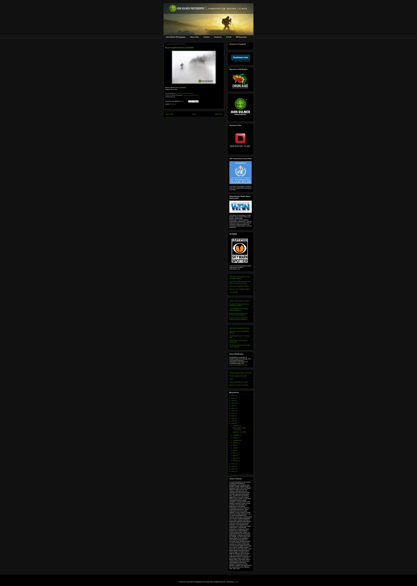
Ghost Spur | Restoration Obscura (239, 328)
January (235, 460)
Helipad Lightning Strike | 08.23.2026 (240, 373)
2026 (233, 395)
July (234, 445)
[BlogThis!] (191, 101)
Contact (206, 37)
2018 (233, 416)
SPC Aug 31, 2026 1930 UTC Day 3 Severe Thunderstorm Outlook (239, 282)
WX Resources (241, 37)
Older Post (218, 114)
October (235, 438)
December (236, 426)
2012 (233, 469)
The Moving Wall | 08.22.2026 (238, 376)
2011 (233, 471)
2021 (233, 408)
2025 (233, 398)
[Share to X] (193, 101)
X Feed (228, 37)
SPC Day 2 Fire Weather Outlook (239, 286)
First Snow (173, 104)
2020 (233, 411)
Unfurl (231, 379)
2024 (233, 400)
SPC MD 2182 (233, 292)
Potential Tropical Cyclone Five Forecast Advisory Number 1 (238, 314)
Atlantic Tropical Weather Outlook (239, 301)
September (236, 440)
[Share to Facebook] (195, 101)
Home (194, 114)
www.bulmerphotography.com (190, 95)
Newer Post (169, 114)
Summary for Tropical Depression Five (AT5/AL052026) (239, 304)
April (234, 453)
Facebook (218, 37)
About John (194, 37)
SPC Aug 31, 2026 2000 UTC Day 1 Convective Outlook (239, 277)
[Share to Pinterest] (197, 101)
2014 (233, 464)
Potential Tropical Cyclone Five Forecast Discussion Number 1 (238, 318)
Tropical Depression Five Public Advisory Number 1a (238, 309)
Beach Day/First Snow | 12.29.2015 (239, 428)
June (234, 448)
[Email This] (189, 101)
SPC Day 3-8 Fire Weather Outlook (239, 289)
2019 (233, 413)
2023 (233, 403)
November (236, 435)
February (235, 458)
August (235, 443)
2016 (233, 421)
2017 (233, 418)
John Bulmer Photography (175, 37)
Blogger (236, 582)
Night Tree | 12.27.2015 (240, 432)
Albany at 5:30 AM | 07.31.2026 (238, 382)
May (234, 450)
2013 (233, 466)
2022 (233, 406)
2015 (233, 423)
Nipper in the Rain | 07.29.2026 (238, 385)
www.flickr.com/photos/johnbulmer (184, 93)
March (235, 455)
